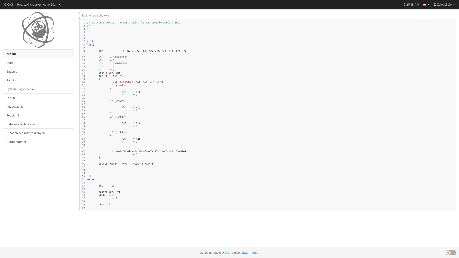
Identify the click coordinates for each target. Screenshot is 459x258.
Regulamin (13, 115)
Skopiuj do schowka (95, 15)
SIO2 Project (249, 252)
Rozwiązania (14, 106)
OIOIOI (8, 4)
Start (9, 62)
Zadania (11, 71)
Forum (10, 98)
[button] (38, 4)
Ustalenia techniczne (20, 124)
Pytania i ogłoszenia (20, 89)
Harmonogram (16, 142)
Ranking (11, 80)
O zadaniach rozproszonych (25, 133)
